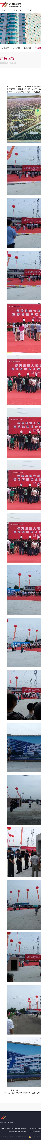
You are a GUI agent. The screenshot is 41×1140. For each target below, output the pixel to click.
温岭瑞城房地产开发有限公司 (16, 1132)
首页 (3, 10)
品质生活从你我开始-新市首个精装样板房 (25, 1093)
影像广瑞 (27, 48)
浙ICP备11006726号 (21, 1137)
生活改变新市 (15, 1090)
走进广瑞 (17, 10)
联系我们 (11, 1122)
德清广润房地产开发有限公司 (16, 1128)
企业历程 (16, 48)
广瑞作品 (31, 10)
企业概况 (5, 48)
